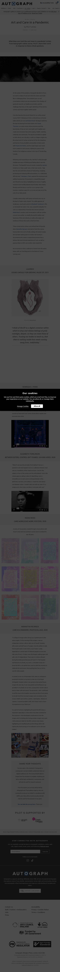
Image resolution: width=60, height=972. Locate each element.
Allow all (37, 406)
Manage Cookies (23, 406)
